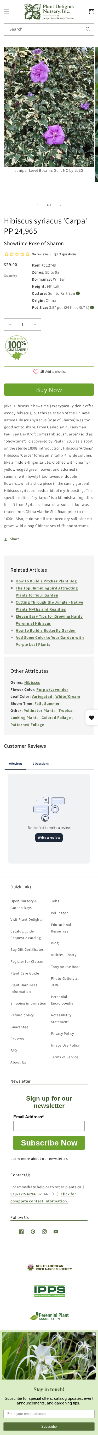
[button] (6, 11)
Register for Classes (27, 961)
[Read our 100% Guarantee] (17, 359)
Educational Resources (61, 928)
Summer (52, 703)
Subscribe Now (49, 1142)
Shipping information (28, 1003)
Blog (55, 943)
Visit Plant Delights (26, 919)
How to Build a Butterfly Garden (46, 630)
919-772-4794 (23, 1193)
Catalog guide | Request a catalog (25, 934)
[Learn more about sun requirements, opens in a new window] (78, 293)
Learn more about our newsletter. (39, 1158)
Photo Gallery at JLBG (65, 981)
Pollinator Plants (39, 710)
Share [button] (15, 538)
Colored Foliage (56, 717)
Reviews (17, 1038)
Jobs (55, 901)
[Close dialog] (94, 1334)
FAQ (13, 1050)
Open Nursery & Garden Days (23, 904)
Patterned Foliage (27, 724)
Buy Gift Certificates (27, 949)
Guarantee (19, 1027)
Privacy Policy (62, 1033)
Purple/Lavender (52, 689)
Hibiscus (32, 682)
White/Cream (67, 696)
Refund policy (22, 1015)
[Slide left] (37, 204)
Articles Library (64, 954)
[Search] (88, 29)
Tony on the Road (66, 966)
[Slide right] (60, 204)
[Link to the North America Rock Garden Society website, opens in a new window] (49, 1269)
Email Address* (28, 1117)
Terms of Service (64, 1057)
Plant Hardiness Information (23, 988)
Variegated (42, 696)
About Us (18, 1062)
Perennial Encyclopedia (62, 1000)
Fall (37, 703)
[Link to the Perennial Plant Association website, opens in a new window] (49, 1318)
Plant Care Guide (24, 973)
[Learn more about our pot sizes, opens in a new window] (92, 307)
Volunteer (59, 913)
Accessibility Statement (61, 1018)
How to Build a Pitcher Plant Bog (46, 580)
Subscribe (49, 1426)
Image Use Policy (65, 1045)
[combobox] (49, 29)
